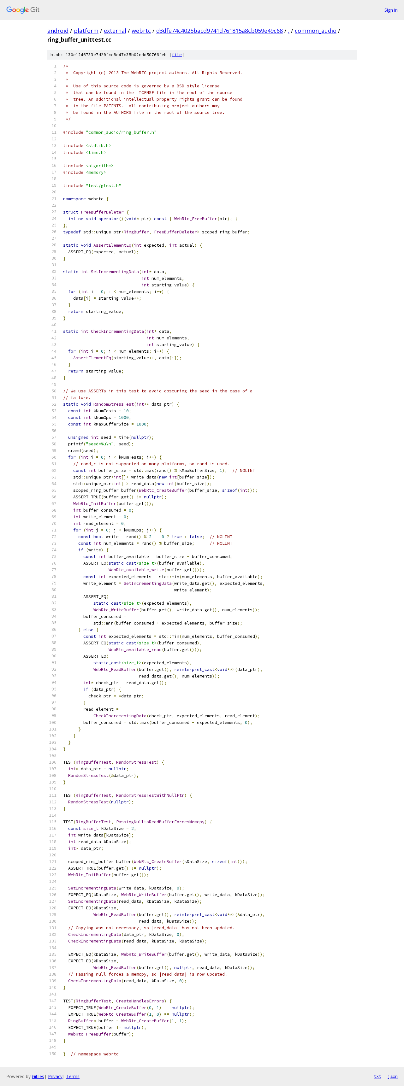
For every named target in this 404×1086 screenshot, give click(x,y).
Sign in (391, 10)
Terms (73, 1076)
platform (86, 30)
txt (377, 1076)
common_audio (315, 30)
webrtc (141, 30)
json (393, 1076)
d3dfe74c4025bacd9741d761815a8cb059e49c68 (219, 30)
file (177, 54)
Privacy (55, 1076)
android (57, 30)
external (115, 30)
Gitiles (38, 1076)
